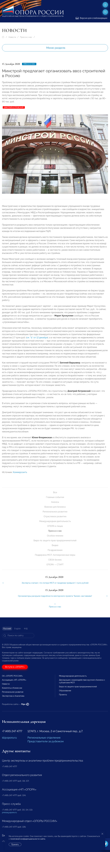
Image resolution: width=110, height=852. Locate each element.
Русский (7, 629)
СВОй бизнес (55, 559)
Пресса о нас (26, 37)
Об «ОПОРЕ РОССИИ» (12, 676)
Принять (15, 844)
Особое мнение (55, 535)
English (17, 629)
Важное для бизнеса (55, 507)
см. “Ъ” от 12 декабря (37, 337)
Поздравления (55, 550)
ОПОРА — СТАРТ (55, 564)
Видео (55, 545)
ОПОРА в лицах (55, 526)
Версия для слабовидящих (93, 18)
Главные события (55, 497)
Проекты (63, 695)
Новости (12, 37)
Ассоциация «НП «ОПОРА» (14, 680)
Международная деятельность (55, 521)
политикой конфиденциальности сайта (27, 839)
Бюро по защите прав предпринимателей (55, 540)
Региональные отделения (44, 737)
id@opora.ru (9, 737)
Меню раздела (55, 47)
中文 (26, 629)
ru (105, 12)
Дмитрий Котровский (13, 107)
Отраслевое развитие (55, 516)
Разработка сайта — (14, 704)
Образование (65, 691)
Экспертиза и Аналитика (13, 696)
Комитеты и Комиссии (12, 688)
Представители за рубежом (46, 741)
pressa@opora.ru (9, 812)
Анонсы (55, 502)
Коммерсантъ (20, 472)
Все (55, 492)
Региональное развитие (55, 511)
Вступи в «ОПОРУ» (15, 667)
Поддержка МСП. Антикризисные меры (55, 555)
